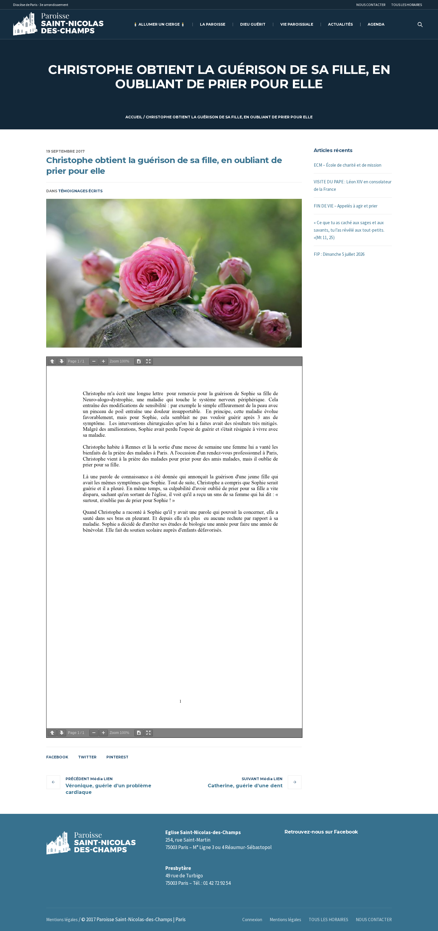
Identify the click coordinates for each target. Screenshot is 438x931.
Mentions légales (285, 919)
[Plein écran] (148, 361)
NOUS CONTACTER (374, 919)
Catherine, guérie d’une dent (245, 786)
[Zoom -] (93, 361)
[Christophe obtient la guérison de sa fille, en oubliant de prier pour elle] (174, 273)
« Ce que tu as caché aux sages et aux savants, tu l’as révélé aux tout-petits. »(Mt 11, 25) (349, 230)
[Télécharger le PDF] (138, 361)
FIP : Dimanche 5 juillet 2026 (339, 254)
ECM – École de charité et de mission (347, 165)
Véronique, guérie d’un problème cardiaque (108, 789)
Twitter (87, 757)
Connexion (252, 919)
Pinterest (117, 757)
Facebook (57, 757)
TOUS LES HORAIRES (328, 919)
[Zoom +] (103, 361)
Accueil (133, 117)
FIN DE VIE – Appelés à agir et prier (346, 206)
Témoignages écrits (80, 191)
